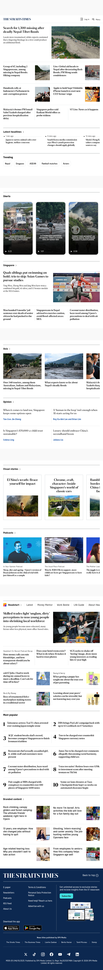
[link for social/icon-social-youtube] (60, 954)
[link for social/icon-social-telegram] (69, 954)
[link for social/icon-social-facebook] (51, 954)
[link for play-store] (33, 928)
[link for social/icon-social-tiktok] (34, 954)
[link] (17, 19)
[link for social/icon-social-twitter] (26, 954)
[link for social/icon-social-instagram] (43, 954)
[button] (84, 19)
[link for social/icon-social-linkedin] (77, 954)
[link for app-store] (11, 928)
